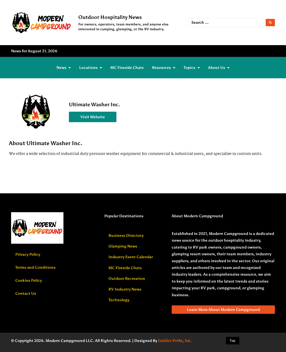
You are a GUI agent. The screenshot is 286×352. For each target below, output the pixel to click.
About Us (216, 67)
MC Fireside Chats (127, 67)
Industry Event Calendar (130, 257)
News (61, 67)
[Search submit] (270, 22)
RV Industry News (124, 289)
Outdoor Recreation (126, 278)
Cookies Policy (28, 280)
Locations (88, 67)
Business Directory (126, 235)
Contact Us (25, 293)
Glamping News (122, 246)
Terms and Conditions (35, 267)
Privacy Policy (27, 254)
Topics (189, 67)
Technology (118, 300)
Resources (161, 67)
